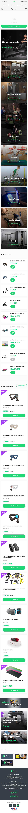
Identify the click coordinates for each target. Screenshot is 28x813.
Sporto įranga (14, 115)
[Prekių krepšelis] (15, 9)
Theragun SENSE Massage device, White (13, 495)
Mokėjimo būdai (14, 792)
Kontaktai (21, 1)
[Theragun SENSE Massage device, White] (14, 487)
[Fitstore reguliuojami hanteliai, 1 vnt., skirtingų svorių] (14, 547)
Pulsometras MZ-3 (8, 650)
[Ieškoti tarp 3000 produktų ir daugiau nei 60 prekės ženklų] (25, 5)
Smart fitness (14, 199)
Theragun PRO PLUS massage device (12, 526)
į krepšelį (15, 415)
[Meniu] (26, 9)
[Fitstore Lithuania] (14, 2)
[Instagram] (14, 805)
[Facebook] (10, 805)
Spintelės (14, 241)
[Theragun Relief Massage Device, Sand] (14, 426)
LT (11, 9)
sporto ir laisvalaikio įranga (14, 178)
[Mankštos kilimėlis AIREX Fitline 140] (14, 671)
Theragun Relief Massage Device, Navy (13, 465)
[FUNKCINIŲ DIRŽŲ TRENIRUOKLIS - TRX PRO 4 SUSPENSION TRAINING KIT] (14, 579)
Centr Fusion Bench (15, 300)
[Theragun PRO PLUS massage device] (14, 517)
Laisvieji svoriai (14, 136)
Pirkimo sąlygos (14, 793)
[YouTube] (18, 805)
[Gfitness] (7, 758)
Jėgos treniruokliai (14, 94)
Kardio (14, 73)
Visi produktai (21, 385)
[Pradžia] (14, 772)
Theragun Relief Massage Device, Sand (13, 435)
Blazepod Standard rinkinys (18, 327)
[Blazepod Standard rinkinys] (14, 611)
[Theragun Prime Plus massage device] (14, 396)
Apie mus (25, 1)
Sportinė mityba (14, 220)
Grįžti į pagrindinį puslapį (14, 26)
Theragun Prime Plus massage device (13, 405)
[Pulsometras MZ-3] (14, 641)
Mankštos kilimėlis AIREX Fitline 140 (13, 680)
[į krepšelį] (12, 267)
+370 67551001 (4, 1)
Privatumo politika (14, 796)
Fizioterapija (14, 157)
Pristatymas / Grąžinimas (14, 791)
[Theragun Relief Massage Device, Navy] (14, 457)
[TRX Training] (21, 758)
